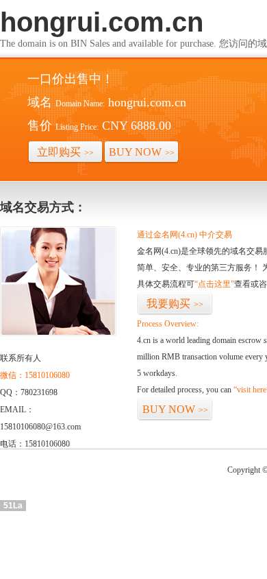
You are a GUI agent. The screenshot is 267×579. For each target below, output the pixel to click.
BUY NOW (142, 152)
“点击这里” (214, 284)
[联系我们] (58, 333)
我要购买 (175, 303)
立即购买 (65, 152)
